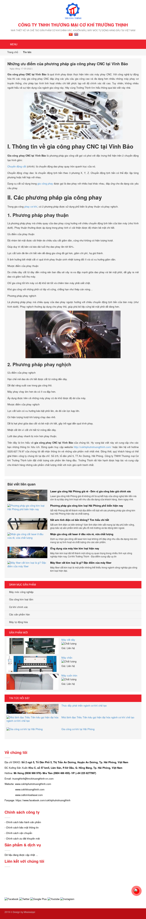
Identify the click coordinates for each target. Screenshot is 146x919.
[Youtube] (54, 898)
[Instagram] (67, 898)
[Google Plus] (38, 898)
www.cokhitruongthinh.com (29, 789)
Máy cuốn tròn (69, 675)
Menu (13, 44)
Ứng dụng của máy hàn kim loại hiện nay (74, 548)
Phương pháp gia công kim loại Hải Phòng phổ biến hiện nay (86, 505)
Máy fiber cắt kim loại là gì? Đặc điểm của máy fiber (80, 562)
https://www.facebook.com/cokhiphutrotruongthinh (43, 800)
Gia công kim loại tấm (20, 599)
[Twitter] (24, 898)
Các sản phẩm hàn (19, 614)
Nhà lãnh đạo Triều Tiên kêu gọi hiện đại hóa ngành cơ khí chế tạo (97, 717)
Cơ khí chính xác (18, 607)
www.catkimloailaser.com (29, 795)
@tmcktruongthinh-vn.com (39, 778)
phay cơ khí (30, 206)
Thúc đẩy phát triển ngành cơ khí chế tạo (84, 705)
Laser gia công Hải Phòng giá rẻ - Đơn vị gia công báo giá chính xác (90, 491)
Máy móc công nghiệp (20, 592)
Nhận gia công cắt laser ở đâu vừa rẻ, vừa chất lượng (81, 534)
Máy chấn (66, 657)
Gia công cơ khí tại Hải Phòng (77, 729)
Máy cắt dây (68, 639)
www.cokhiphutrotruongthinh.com (33, 784)
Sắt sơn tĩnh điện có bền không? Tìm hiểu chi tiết (79, 520)
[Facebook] (11, 898)
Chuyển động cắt (16, 166)
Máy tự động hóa (18, 622)
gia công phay (45, 183)
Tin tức (27, 52)
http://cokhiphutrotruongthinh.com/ (92, 447)
